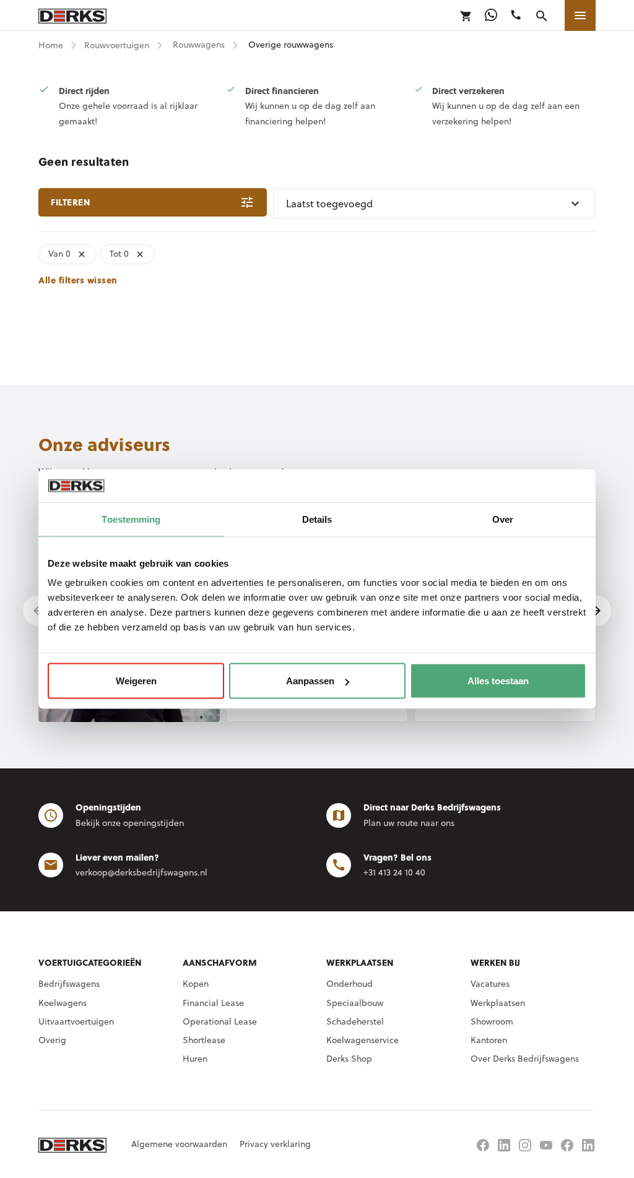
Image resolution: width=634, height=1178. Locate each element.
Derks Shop (349, 1058)
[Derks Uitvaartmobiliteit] (567, 1145)
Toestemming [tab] (131, 519)
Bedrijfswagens (69, 984)
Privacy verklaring (275, 1144)
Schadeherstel (355, 1021)
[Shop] (466, 16)
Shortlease (204, 1040)
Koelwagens (62, 1003)
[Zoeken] (541, 16)
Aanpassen (310, 681)
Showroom (492, 1021)
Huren (195, 1058)
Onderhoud (349, 984)
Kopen (196, 984)
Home (50, 45)
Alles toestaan (498, 681)
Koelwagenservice (362, 1040)
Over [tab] (502, 519)
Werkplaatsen (498, 1003)
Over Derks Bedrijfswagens (525, 1058)
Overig (52, 1040)
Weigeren (136, 681)
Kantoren (489, 1040)
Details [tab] (317, 519)
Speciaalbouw (354, 1003)
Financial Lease (213, 1003)
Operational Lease (220, 1021)
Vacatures (490, 984)
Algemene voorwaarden (179, 1144)
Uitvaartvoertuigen (76, 1021)
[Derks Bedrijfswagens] (72, 15)
